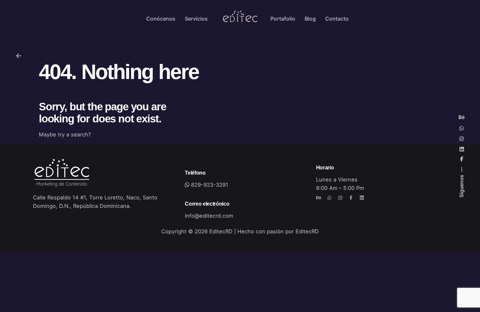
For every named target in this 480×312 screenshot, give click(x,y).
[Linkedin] (361, 197)
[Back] (18, 56)
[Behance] (318, 197)
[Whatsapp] (329, 197)
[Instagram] (340, 197)
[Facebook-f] (351, 197)
